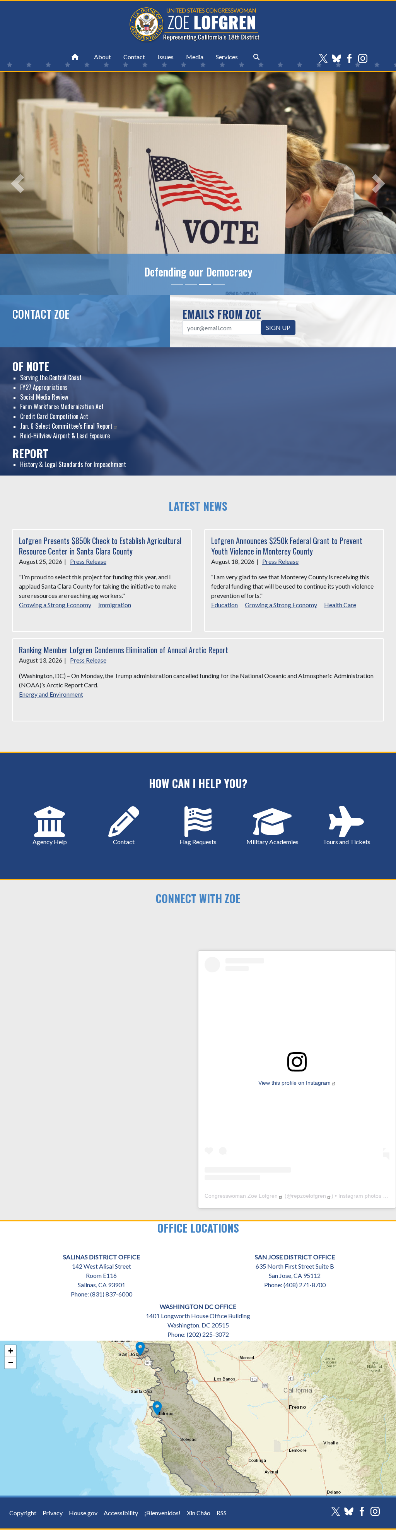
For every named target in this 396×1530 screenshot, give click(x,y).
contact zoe (40, 314)
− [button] (10, 1362)
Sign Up (278, 327)
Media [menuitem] (194, 56)
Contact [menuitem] (134, 56)
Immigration (114, 604)
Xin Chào (198, 1512)
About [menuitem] (102, 56)
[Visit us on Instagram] (364, 58)
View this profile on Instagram (294, 1083)
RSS (222, 1512)
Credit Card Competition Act (54, 416)
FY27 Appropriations (44, 387)
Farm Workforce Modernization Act (62, 406)
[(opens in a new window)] (297, 1061)
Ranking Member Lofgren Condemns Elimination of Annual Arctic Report (123, 650)
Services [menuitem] (227, 56)
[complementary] (198, 1418)
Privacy (53, 1512)
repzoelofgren (309, 1196)
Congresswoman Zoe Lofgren (241, 1196)
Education (224, 604)
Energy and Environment (51, 694)
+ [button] (10, 1351)
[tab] (177, 284)
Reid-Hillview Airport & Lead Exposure (65, 435)
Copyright (22, 1512)
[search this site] (256, 57)
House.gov (83, 1512)
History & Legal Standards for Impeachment (73, 464)
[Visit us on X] (325, 58)
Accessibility (121, 1512)
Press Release (88, 561)
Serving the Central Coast (51, 377)
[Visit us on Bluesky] (338, 58)
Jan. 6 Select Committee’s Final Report (66, 426)
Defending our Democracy (198, 271)
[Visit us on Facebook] (351, 58)
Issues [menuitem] (165, 56)
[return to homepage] (75, 57)
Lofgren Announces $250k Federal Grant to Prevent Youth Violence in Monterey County (286, 546)
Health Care (340, 604)
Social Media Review (44, 397)
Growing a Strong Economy (55, 604)
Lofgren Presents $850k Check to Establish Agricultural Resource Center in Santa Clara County (100, 546)
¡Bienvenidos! (162, 1512)
